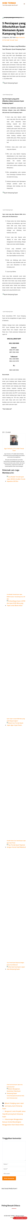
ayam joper (8, 1106)
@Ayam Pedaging (10, 1103)
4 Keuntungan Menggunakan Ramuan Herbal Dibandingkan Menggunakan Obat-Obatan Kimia (13, 1122)
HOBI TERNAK (9, 2)
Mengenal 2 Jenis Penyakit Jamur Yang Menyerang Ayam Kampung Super (14, 1114)
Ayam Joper (20, 1103)
